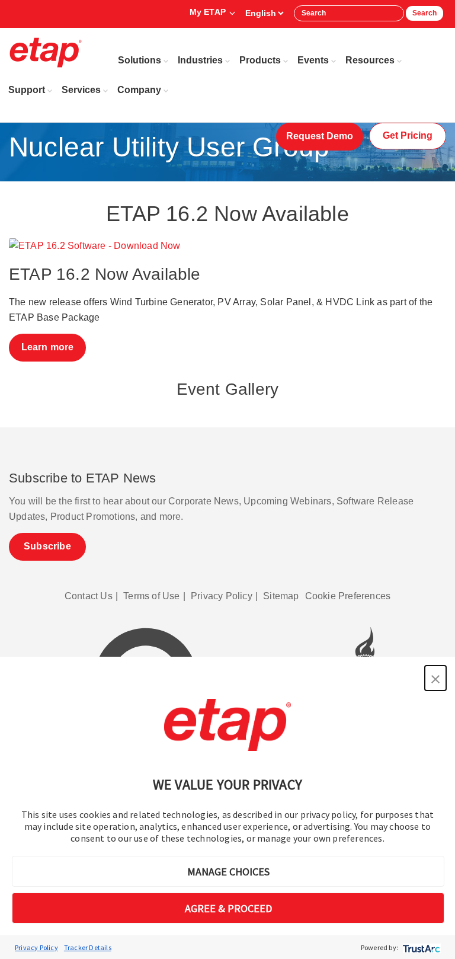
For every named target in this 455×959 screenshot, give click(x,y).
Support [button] (26, 90)
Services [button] (81, 90)
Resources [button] (370, 60)
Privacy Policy (36, 947)
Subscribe (47, 546)
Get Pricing (407, 135)
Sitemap (281, 596)
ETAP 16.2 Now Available (105, 274)
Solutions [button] (139, 60)
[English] (264, 13)
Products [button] (260, 60)
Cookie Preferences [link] (348, 596)
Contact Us (89, 596)
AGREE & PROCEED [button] (228, 908)
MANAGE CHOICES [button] (228, 871)
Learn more (47, 347)
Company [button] (139, 90)
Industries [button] (200, 60)
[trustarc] (420, 947)
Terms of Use (151, 596)
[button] (435, 678)
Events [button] (313, 60)
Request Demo (319, 136)
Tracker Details (87, 947)
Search (424, 13)
